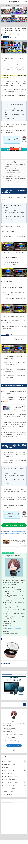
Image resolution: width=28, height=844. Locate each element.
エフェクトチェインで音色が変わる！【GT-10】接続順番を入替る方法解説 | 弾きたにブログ (18, 408)
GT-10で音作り (6, 37)
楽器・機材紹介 (8, 794)
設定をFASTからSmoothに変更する (15, 172)
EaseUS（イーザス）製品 (10, 764)
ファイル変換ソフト (9, 785)
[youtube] (14, 750)
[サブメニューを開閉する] (25, 761)
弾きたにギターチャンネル (14, 628)
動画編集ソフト (8, 791)
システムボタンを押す (12, 168)
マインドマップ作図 (9, 788)
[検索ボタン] (26, 2)
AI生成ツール (8, 761)
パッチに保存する (11, 174)
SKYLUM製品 (8, 773)
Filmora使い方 (8, 767)
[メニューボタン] (2, 2)
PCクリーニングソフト (10, 770)
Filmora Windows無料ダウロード (14, 525)
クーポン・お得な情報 (10, 779)
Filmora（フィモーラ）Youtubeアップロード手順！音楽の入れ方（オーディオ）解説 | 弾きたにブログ (18, 542)
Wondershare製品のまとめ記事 (11, 776)
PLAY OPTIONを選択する (13, 170)
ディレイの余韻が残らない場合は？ (13, 176)
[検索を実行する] (24, 704)
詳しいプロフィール (14, 745)
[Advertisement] (14, 818)
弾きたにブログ (14, 2)
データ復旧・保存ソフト (10, 782)
